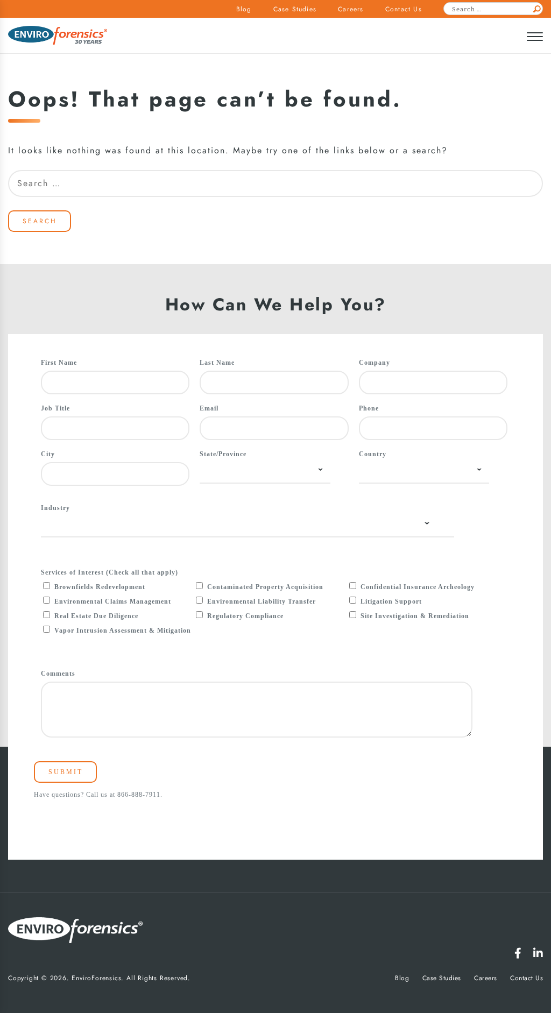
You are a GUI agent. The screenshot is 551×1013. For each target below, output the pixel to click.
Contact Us (403, 9)
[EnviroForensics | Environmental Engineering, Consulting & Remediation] (75, 932)
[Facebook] (517, 953)
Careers (350, 9)
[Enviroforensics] (57, 36)
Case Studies (294, 9)
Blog (244, 9)
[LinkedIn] (538, 953)
